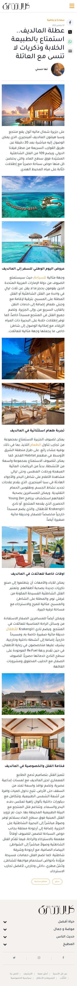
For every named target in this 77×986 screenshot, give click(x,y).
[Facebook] (70, 22)
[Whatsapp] (70, 41)
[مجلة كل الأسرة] (38, 909)
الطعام (35, 445)
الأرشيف (28, 974)
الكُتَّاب (63, 978)
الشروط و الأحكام (46, 978)
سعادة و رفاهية (55, 20)
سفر (57, 882)
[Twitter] (70, 32)
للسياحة (40, 278)
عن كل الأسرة (60, 974)
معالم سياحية (40, 882)
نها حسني (41, 69)
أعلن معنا (43, 974)
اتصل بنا (14, 974)
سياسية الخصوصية (21, 978)
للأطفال (12, 629)
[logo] (16, 6)
